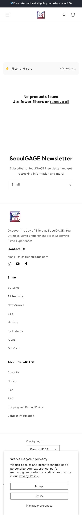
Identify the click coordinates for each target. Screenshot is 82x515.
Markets (13, 322)
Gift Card (13, 348)
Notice (12, 381)
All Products (15, 296)
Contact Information (21, 415)
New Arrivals (16, 305)
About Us (14, 372)
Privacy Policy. (29, 476)
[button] (7, 15)
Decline (39, 496)
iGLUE (12, 339)
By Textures (15, 331)
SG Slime (14, 287)
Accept (39, 486)
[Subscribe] (70, 184)
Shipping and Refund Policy (25, 407)
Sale (10, 313)
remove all (59, 101)
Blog (10, 390)
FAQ (10, 398)
